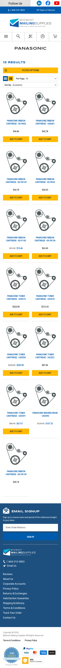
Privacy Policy (11, 588)
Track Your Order (12, 612)
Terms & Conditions (14, 607)
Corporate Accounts (14, 583)
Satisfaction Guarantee (16, 598)
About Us (8, 578)
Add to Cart (16, 139)
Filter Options (30, 70)
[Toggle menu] (6, 36)
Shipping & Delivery (13, 603)
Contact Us (9, 617)
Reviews (8, 574)
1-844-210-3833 (15, 561)
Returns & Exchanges (15, 593)
